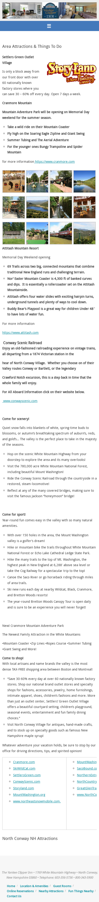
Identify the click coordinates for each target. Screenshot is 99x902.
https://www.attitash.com (20, 332)
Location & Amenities (34, 886)
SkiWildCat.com (24, 768)
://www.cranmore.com (58, 161)
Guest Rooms (62, 886)
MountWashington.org (29, 794)
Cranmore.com (24, 762)
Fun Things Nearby (80, 891)
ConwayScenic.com (26, 781)
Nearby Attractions (51, 891)
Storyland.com (23, 788)
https (38, 161)
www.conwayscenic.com (20, 401)
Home (11, 886)
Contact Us (14, 896)
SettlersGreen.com (27, 775)
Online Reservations (20, 891)
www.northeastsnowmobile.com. (37, 801)
